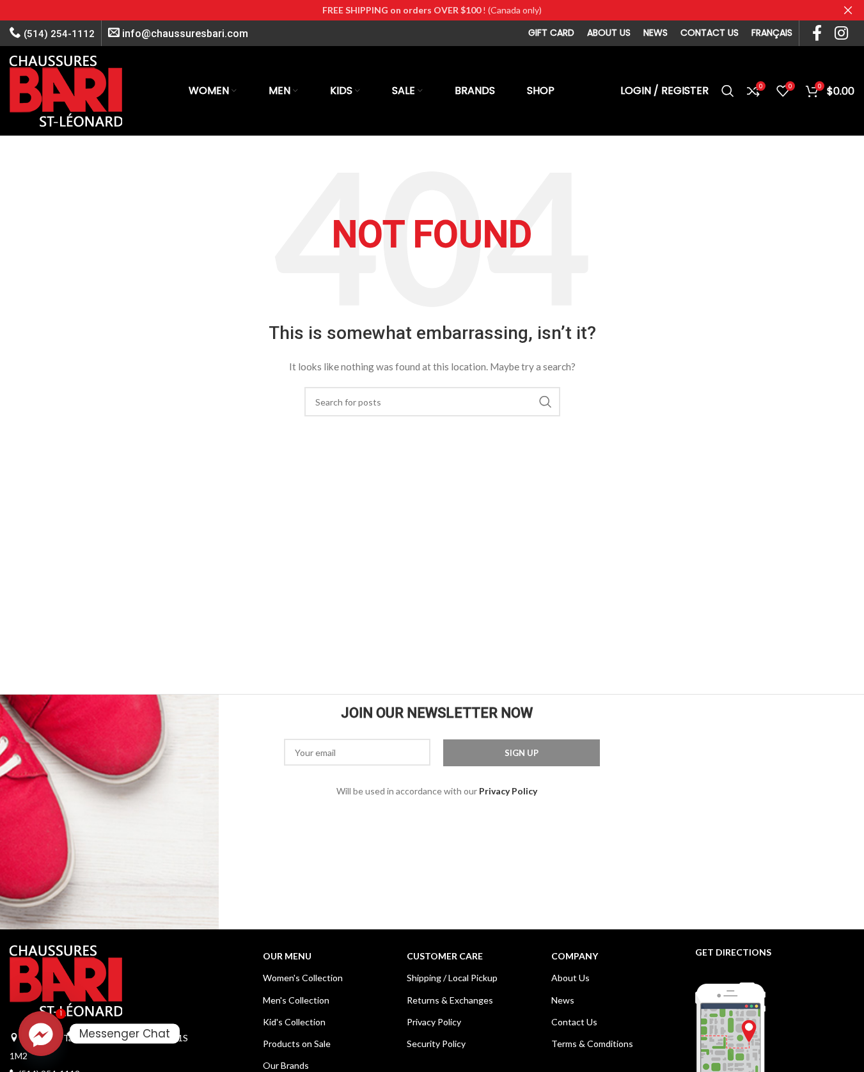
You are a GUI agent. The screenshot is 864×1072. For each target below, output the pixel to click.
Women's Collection (303, 977)
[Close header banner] (848, 10)
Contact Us (574, 1021)
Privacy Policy (434, 1021)
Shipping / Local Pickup (452, 977)
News (562, 1000)
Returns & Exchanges (450, 1000)
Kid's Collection (294, 1021)
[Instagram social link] (841, 33)
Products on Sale (297, 1043)
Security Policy (436, 1043)
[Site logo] (66, 89)
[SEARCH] (545, 401)
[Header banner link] (432, 10)
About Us (570, 977)
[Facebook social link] (817, 33)
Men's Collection (296, 1000)
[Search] (728, 91)
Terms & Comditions (592, 1043)
